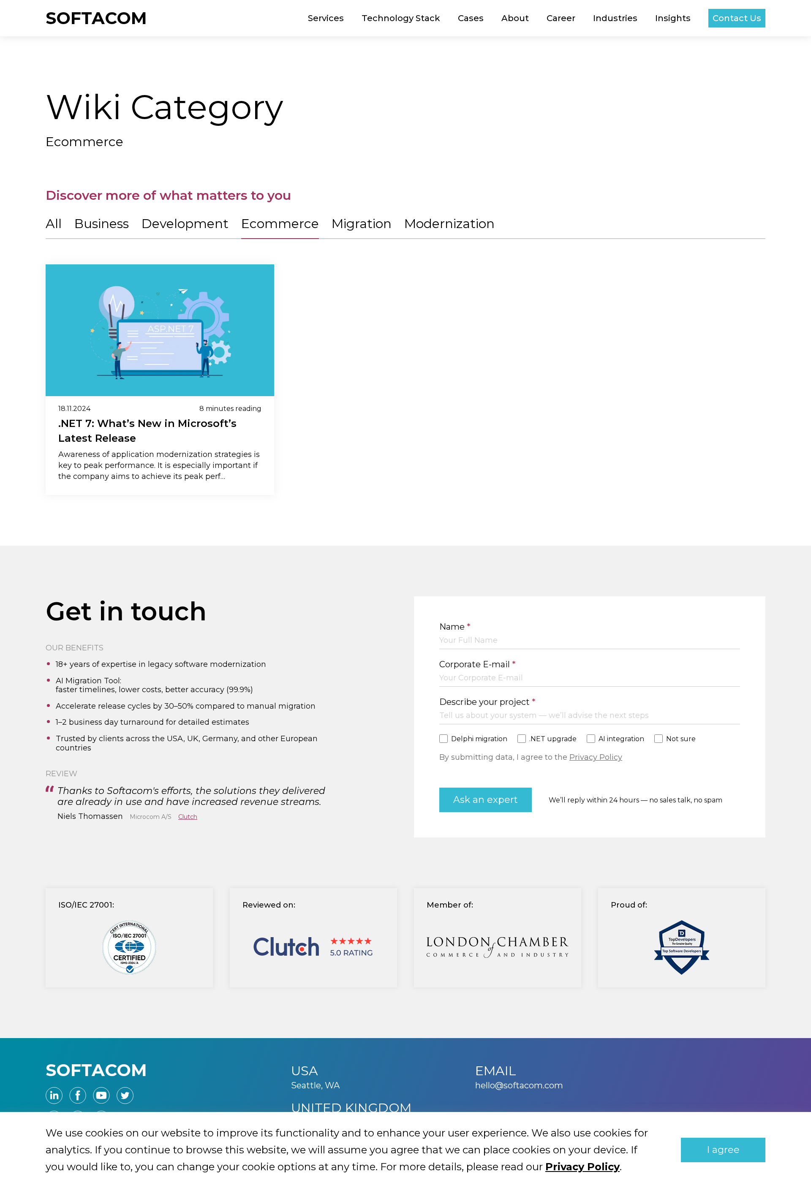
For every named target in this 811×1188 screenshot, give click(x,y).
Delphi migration (479, 739)
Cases (471, 18)
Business (101, 223)
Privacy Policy (595, 757)
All (54, 223)
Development (185, 223)
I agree (723, 1149)
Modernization (449, 223)
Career (561, 18)
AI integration (621, 739)
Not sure (681, 739)
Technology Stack (401, 18)
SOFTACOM (96, 18)
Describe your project (487, 702)
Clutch (187, 817)
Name (455, 627)
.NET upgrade (553, 739)
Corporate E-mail (477, 664)
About (515, 18)
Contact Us (737, 18)
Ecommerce (280, 223)
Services (326, 18)
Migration (362, 223)
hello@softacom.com (519, 1085)
